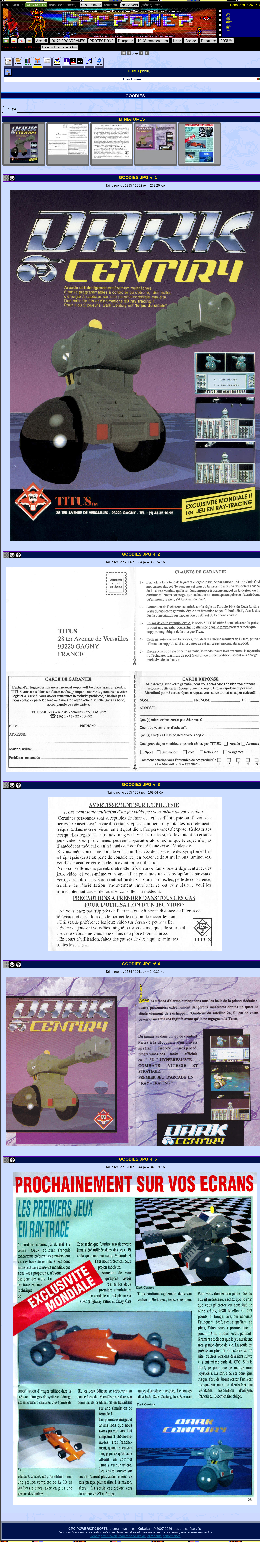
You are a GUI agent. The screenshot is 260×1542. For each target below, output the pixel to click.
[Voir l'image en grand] (135, 949)
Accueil (41, 41)
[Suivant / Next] (12, 180)
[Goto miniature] (6, 180)
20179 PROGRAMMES (68, 41)
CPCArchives (91, 5)
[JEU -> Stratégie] (9, 74)
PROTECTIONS (102, 41)
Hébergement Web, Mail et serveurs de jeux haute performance (135, 1536)
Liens (177, 41)
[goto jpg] (24, 162)
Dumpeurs (125, 41)
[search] (155, 30)
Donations (208, 41)
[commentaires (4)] (99, 62)
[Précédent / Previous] (18, 556)
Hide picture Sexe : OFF (59, 47)
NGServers (130, 5)
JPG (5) (10, 109)
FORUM (226, 41)
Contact (191, 41)
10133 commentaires (153, 41)
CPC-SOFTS (36, 5)
